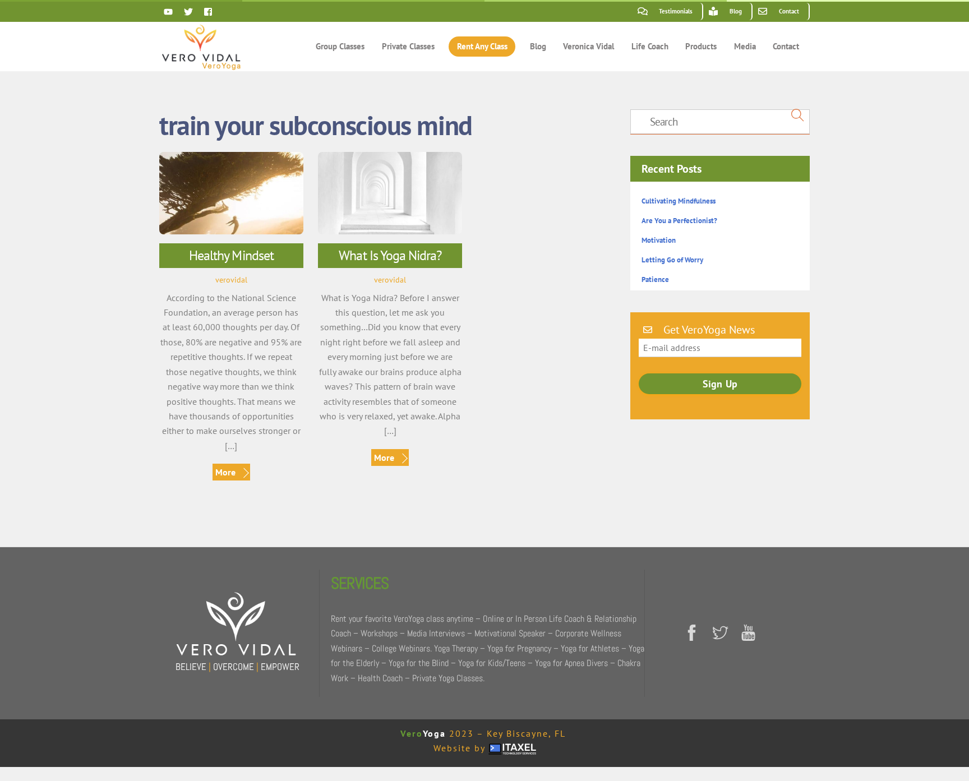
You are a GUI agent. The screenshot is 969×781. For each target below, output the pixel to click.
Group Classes (340, 46)
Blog (538, 46)
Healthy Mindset (231, 255)
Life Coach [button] (649, 46)
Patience (655, 279)
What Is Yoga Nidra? (390, 255)
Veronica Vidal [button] (588, 46)
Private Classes (408, 46)
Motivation (659, 240)
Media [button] (745, 46)
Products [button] (701, 46)
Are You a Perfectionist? (679, 220)
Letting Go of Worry (672, 260)
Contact (786, 46)
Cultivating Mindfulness (679, 201)
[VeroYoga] (201, 64)
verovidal (231, 279)
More (225, 472)
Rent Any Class (482, 46)
